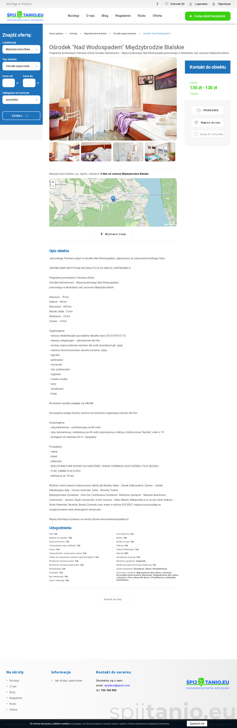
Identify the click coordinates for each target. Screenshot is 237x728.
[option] (113, 99)
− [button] (53, 186)
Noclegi (73, 16)
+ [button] (53, 182)
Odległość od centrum (15, 92)
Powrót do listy (113, 599)
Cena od (7, 76)
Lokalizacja (9, 42)
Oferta (157, 16)
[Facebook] (157, 4)
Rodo (142, 16)
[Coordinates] (113, 199)
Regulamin (123, 16)
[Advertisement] (118, 635)
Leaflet (168, 225)
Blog (105, 16)
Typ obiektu (9, 59)
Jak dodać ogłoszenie (68, 680)
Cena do (28, 76)
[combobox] (21, 49)
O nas (90, 16)
